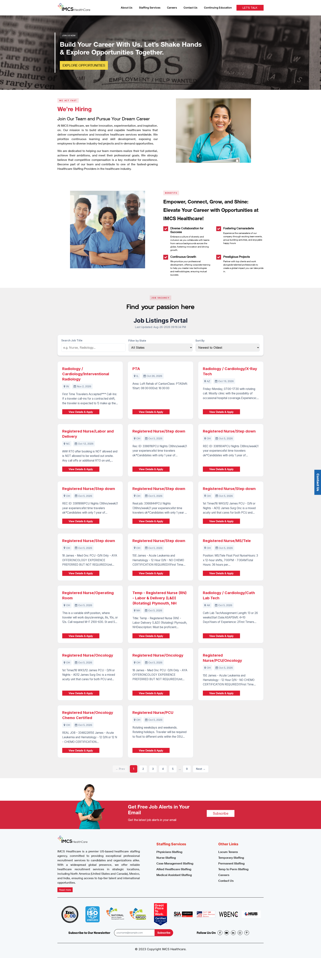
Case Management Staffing (174, 863)
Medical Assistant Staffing (174, 875)
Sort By (200, 340)
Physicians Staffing (169, 852)
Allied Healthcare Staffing (173, 869)
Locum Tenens (228, 852)
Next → (200, 768)
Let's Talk (250, 7)
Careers (172, 7)
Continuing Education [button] (218, 7)
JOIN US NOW (68, 35)
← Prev (120, 768)
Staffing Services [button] (149, 7)
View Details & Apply (81, 411)
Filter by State (137, 340)
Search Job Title (71, 340)
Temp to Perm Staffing (233, 869)
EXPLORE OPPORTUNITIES (84, 65)
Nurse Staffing (166, 857)
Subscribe (220, 813)
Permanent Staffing (231, 863)
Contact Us (190, 7)
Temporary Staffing (231, 857)
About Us (126, 7)
